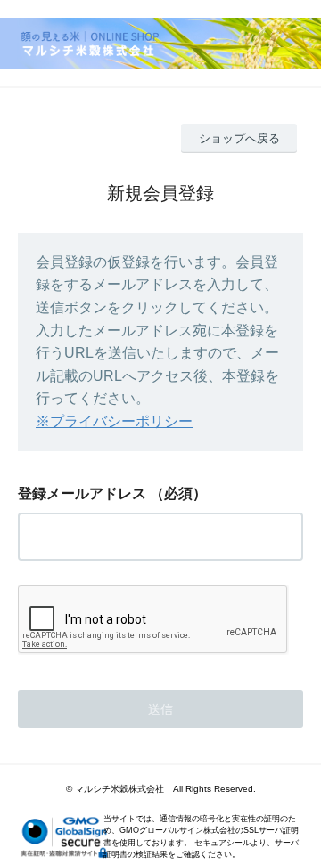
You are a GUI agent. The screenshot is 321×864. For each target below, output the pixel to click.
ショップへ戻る (239, 138)
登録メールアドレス (82, 493)
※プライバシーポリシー (114, 421)
